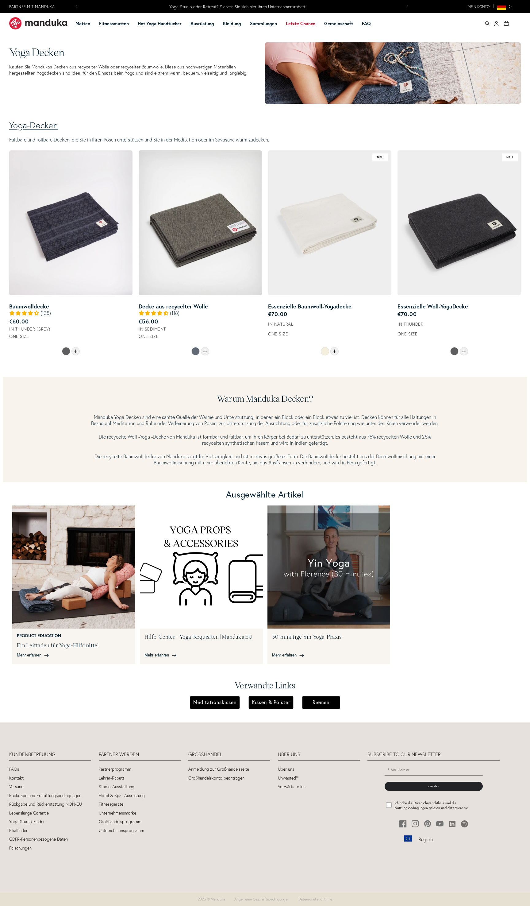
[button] (85, 24)
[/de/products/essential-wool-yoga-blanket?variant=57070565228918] (459, 223)
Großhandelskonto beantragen (216, 778)
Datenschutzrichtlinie (315, 899)
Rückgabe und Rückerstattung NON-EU (45, 804)
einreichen (433, 786)
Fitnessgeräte (111, 804)
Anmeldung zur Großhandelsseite (218, 769)
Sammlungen (263, 23)
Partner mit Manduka (32, 6)
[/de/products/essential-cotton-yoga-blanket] (334, 351)
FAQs (14, 769)
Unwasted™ (288, 778)
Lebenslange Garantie (29, 813)
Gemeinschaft (338, 23)
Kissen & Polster (271, 702)
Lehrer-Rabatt (111, 778)
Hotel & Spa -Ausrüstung (122, 795)
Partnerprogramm (115, 769)
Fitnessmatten (114, 23)
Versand (16, 786)
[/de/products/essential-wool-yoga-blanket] (464, 351)
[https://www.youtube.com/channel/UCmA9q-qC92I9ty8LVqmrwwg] (440, 824)
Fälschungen (20, 848)
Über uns (286, 769)
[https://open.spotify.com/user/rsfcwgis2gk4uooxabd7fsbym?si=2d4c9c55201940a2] (464, 824)
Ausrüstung (202, 23)
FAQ (366, 23)
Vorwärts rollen (291, 786)
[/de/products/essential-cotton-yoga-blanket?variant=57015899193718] (329, 223)
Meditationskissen (214, 702)
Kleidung (232, 23)
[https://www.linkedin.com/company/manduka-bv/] (452, 824)
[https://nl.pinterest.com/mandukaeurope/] (428, 824)
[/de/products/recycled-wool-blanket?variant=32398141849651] (200, 223)
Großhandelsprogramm (120, 821)
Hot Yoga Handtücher (160, 23)
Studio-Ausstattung (116, 786)
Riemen (321, 702)
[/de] (38, 23)
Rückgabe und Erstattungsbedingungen (45, 795)
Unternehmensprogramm (121, 830)
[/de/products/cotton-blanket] (75, 351)
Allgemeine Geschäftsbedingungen (261, 899)
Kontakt (16, 778)
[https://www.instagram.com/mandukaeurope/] (415, 824)
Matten (82, 23)
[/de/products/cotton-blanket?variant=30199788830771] (70, 223)
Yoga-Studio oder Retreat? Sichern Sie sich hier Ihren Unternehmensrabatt (237, 7)
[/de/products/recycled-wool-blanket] (205, 351)
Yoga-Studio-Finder (27, 821)
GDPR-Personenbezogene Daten (38, 839)
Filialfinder (18, 830)
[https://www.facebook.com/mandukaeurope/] (403, 824)
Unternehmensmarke (117, 813)
